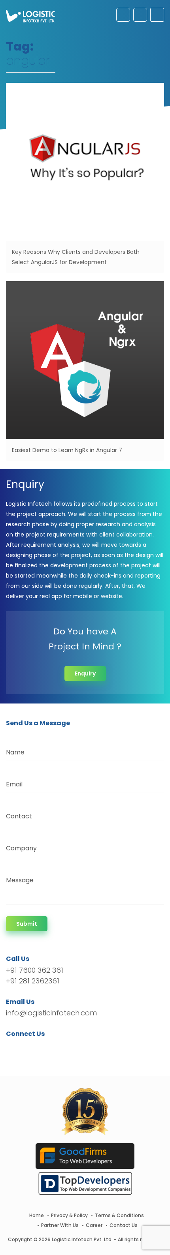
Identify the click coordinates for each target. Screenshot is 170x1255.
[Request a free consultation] (123, 15)
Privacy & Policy (69, 1215)
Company (21, 848)
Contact (19, 816)
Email (14, 784)
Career (94, 1225)
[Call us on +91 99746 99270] (140, 15)
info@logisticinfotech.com (51, 1013)
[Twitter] (24, 1048)
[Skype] (60, 1048)
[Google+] (37, 1048)
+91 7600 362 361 (34, 970)
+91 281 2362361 (32, 981)
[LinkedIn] (49, 1048)
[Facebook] (14, 1048)
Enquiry (85, 673)
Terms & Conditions (119, 1215)
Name (15, 752)
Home (36, 1215)
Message (20, 880)
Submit (26, 924)
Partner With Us (60, 1225)
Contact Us (124, 1225)
